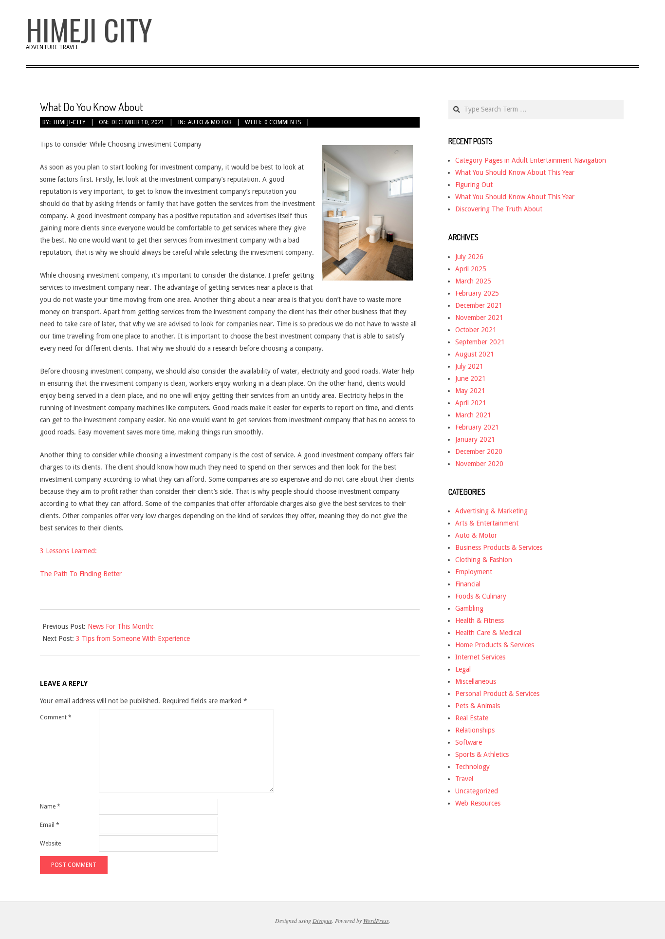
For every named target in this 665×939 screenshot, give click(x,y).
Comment (56, 717)
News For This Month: (121, 626)
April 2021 (470, 403)
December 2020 (478, 451)
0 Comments (282, 122)
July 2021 (469, 366)
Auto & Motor (210, 122)
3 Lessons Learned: (68, 551)
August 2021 (474, 354)
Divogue (322, 920)
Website (50, 843)
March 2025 (473, 281)
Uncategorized (476, 791)
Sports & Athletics (482, 754)
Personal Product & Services (497, 693)
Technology (472, 766)
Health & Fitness (479, 620)
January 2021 (475, 439)
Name (50, 806)
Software (468, 742)
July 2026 (469, 257)
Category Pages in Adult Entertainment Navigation (530, 160)
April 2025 (470, 269)
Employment (473, 572)
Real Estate (471, 718)
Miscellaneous (475, 681)
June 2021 (470, 378)
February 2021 (477, 427)
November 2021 (479, 317)
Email (49, 825)
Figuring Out (474, 184)
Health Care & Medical (488, 633)
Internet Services (480, 657)
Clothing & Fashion (483, 559)
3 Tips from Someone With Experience (133, 638)
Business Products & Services (498, 547)
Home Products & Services (494, 645)
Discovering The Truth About (498, 209)
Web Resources (477, 803)
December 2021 (478, 305)
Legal (463, 669)
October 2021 (476, 330)
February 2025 (477, 293)
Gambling (469, 608)
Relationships (475, 730)
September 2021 (480, 342)
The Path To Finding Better (81, 574)
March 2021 (473, 415)
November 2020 (479, 464)
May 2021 (470, 390)
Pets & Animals (477, 706)
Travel (464, 779)
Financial (467, 584)
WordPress (376, 920)
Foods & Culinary (480, 596)
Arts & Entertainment (486, 523)
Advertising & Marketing (491, 511)
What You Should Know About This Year (514, 172)
